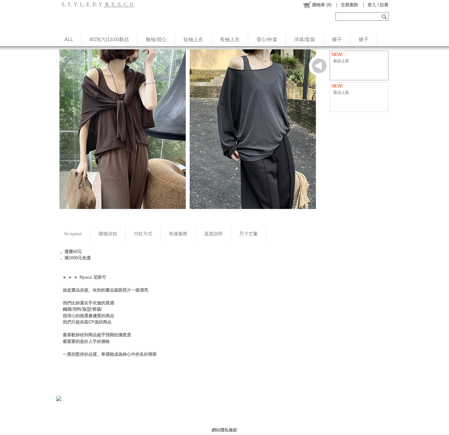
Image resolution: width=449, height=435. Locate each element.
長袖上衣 (230, 39)
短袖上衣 (193, 39)
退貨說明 (213, 233)
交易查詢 (349, 4)
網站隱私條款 (224, 429)
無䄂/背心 (156, 39)
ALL (68, 39)
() (321, 4)
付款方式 (143, 233)
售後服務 (178, 233)
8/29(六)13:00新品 (109, 39)
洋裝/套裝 (304, 39)
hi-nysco (73, 233)
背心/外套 (266, 39)
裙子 (363, 39)
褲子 (337, 39)
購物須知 (108, 233)
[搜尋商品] (385, 16)
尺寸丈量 (248, 233)
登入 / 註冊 (378, 4)
